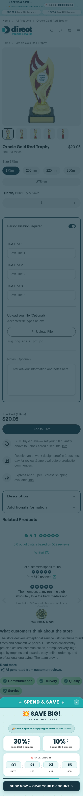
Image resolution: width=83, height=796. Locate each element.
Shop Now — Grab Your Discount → (41, 786)
